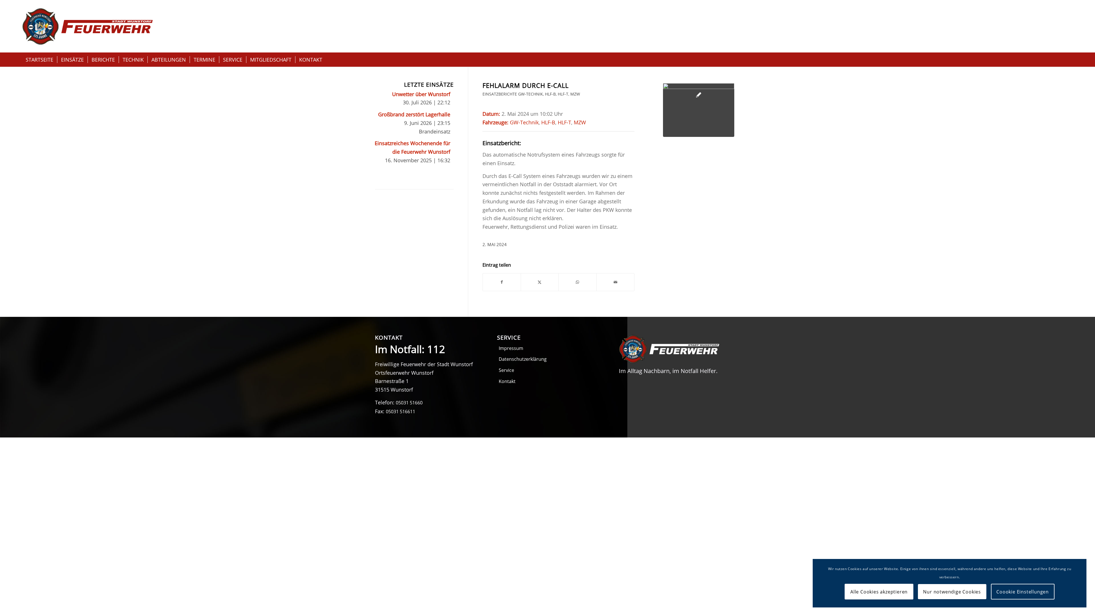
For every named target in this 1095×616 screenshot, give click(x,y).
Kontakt (507, 381)
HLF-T (563, 94)
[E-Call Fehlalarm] (698, 110)
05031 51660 (409, 403)
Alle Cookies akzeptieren (879, 592)
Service (506, 370)
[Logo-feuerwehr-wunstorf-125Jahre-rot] (87, 26)
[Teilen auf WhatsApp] (577, 282)
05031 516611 (400, 411)
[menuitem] (39, 59)
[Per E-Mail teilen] (615, 282)
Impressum (511, 348)
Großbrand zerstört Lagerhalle (414, 114)
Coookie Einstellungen (1022, 592)
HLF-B (550, 94)
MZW (575, 94)
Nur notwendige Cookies (952, 592)
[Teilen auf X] (540, 282)
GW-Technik (530, 94)
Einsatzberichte (499, 94)
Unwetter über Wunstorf (421, 94)
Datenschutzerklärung (523, 359)
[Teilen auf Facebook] (502, 282)
